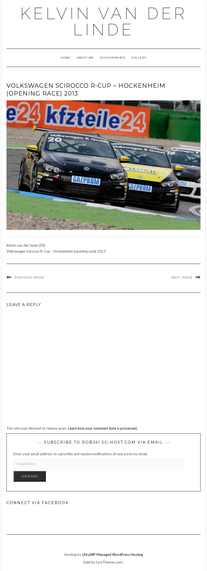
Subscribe (30, 476)
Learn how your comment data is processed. (102, 428)
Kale (87, 562)
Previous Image (29, 277)
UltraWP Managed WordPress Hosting (112, 554)
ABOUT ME (85, 57)
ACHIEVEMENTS (112, 57)
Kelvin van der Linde (103, 21)
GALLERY (139, 57)
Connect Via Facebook (37, 502)
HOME (66, 57)
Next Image (182, 277)
